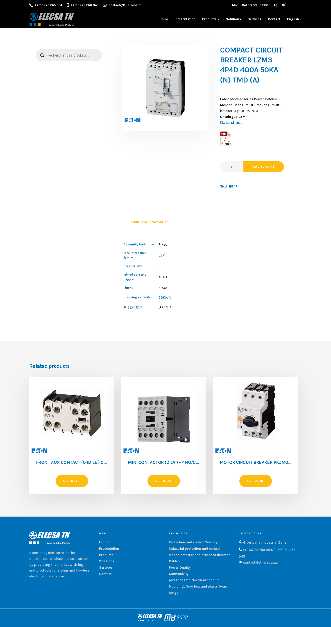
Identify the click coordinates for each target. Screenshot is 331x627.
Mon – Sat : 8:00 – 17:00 (250, 5)
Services (254, 19)
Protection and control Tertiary (193, 542)
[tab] (149, 222)
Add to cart (264, 166)
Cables (174, 561)
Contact (274, 19)
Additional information (149, 222)
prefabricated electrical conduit (194, 580)
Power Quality (180, 567)
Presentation (185, 19)
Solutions (233, 19)
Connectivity (178, 574)
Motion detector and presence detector (199, 555)
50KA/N (165, 297)
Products (209, 19)
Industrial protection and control (194, 549)
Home (164, 19)
